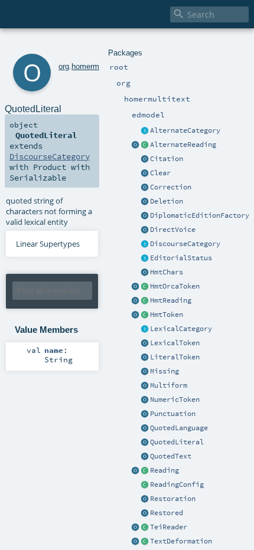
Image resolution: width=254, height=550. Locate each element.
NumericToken (175, 399)
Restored (166, 513)
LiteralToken (175, 357)
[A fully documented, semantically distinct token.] (144, 315)
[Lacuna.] (144, 372)
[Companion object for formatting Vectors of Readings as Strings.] (135, 471)
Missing (164, 371)
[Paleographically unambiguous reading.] (144, 173)
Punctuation (173, 414)
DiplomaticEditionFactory (199, 215)
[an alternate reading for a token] (144, 145)
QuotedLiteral (177, 442)
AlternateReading (183, 144)
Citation (166, 159)
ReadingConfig (177, 484)
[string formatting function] (135, 145)
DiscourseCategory (185, 244)
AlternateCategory (185, 130)
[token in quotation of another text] (144, 456)
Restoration (173, 499)
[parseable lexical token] (144, 343)
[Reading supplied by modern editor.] (144, 513)
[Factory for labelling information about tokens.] (135, 315)
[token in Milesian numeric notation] (144, 400)
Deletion (166, 201)
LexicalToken (175, 343)
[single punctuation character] (144, 414)
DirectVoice (173, 229)
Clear (160, 173)
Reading (164, 470)
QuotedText (170, 456)
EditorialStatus (181, 258)
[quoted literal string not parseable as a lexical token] (144, 357)
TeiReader (168, 527)
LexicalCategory (181, 329)
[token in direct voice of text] (144, 230)
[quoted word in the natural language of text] (144, 428)
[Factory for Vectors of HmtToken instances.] (144, 527)
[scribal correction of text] (144, 187)
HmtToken (166, 314)
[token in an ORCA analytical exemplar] (144, 287)
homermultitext (96, 66)
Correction (170, 187)
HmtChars (166, 272)
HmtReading (170, 300)
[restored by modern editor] (144, 499)
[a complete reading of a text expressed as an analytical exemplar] (144, 301)
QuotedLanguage (179, 428)
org (63, 66)
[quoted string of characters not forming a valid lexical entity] (144, 442)
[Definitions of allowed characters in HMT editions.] (144, 272)
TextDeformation (181, 541)
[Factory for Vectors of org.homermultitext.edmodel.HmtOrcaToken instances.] (135, 541)
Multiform (168, 385)
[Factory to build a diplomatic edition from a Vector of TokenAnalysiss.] (144, 216)
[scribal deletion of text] (144, 202)
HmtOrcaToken (175, 286)
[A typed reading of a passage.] (144, 471)
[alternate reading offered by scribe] (144, 386)
